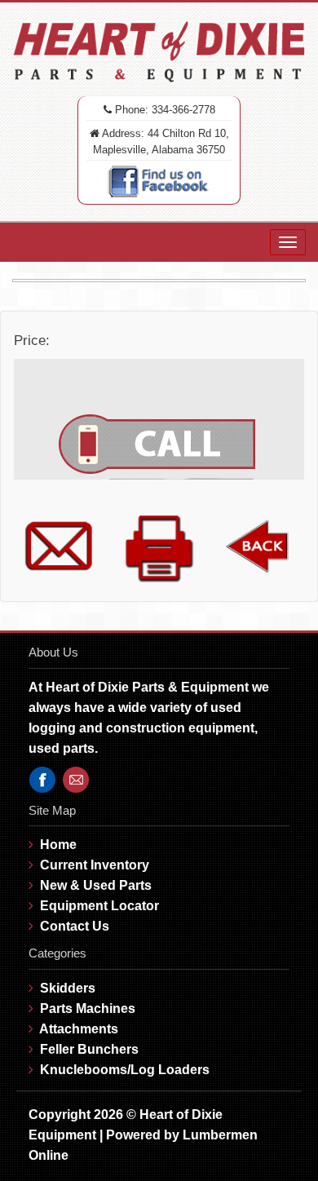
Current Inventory (94, 865)
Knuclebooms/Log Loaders (125, 1070)
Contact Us (74, 926)
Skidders (67, 988)
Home (58, 844)
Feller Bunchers (89, 1049)
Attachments (78, 1029)
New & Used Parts (96, 885)
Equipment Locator (99, 906)
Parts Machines (87, 1008)
